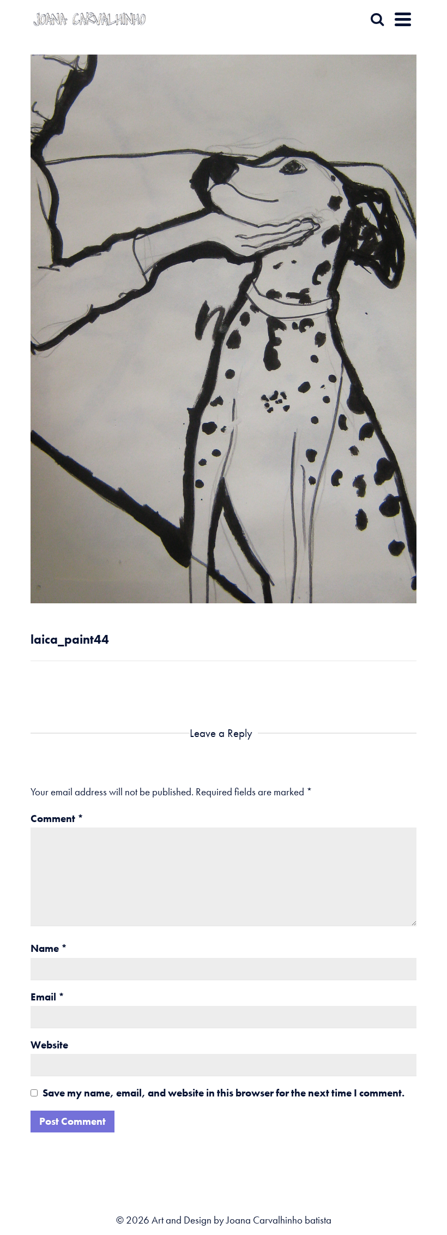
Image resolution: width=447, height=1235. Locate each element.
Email (47, 997)
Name (49, 948)
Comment (57, 818)
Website (49, 1045)
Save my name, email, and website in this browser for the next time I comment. (223, 1093)
